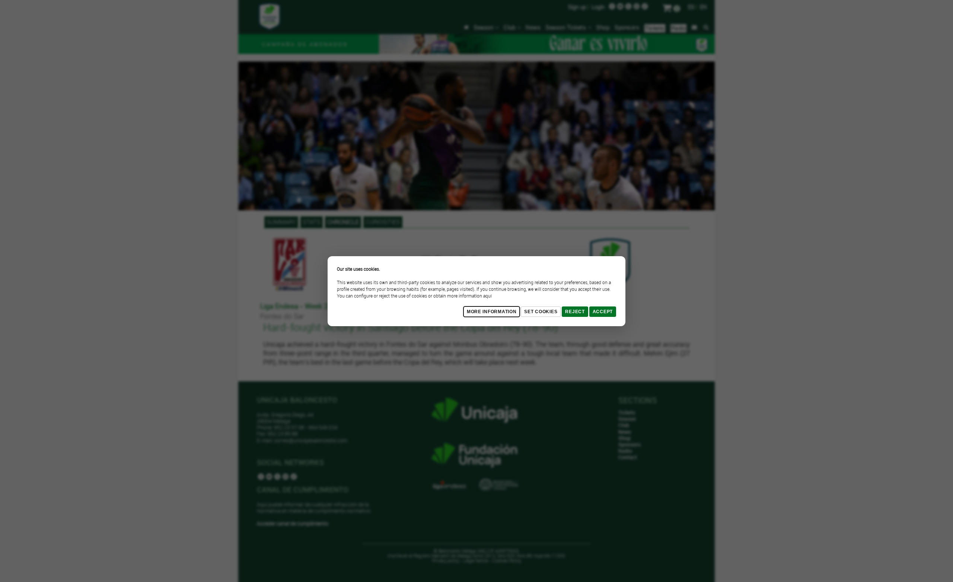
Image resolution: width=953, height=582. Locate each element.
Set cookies (540, 311)
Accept (603, 311)
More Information (492, 311)
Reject (574, 311)
